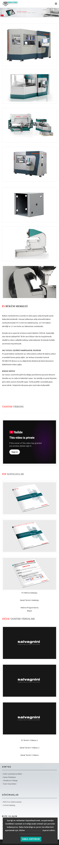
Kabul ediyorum (31, 839)
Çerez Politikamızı (33, 830)
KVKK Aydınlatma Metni (30, 834)
